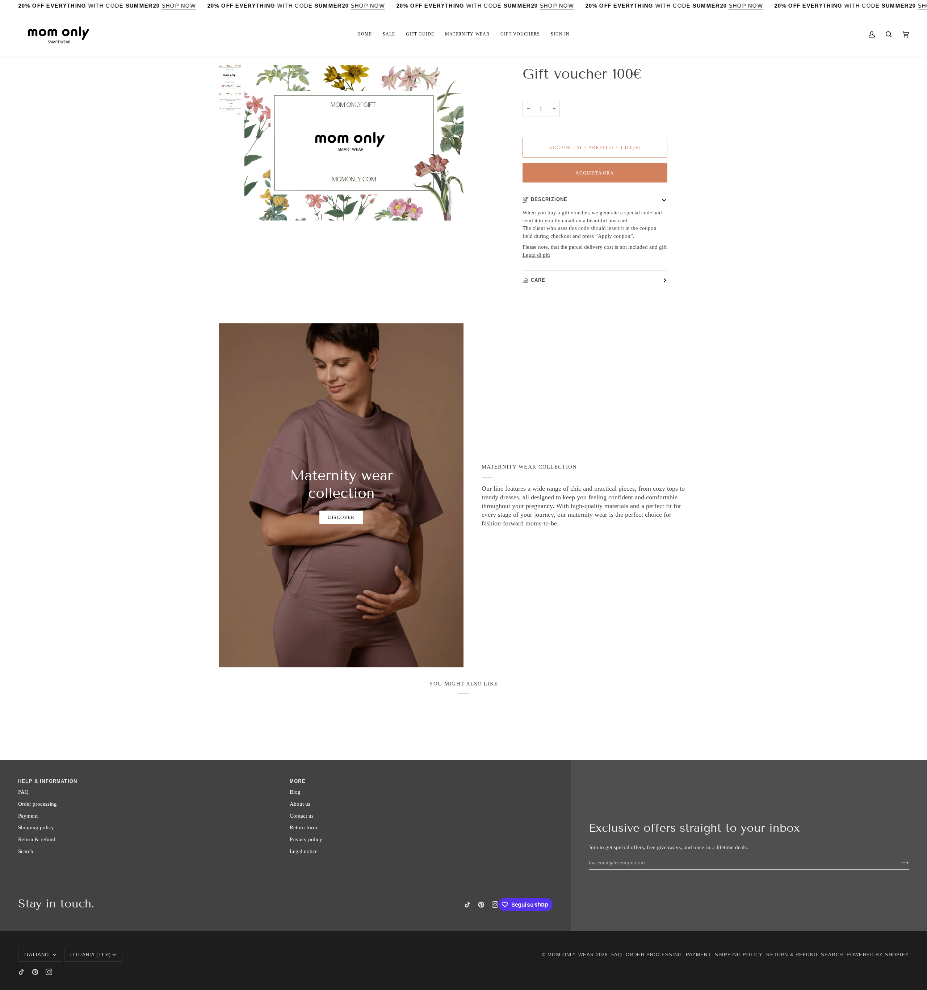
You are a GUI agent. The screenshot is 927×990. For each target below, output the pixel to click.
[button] (364, 34)
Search (25, 851)
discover (341, 517)
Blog (295, 792)
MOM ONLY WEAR (571, 954)
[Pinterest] (481, 904)
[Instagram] (495, 904)
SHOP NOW (179, 6)
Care (538, 280)
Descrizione (549, 199)
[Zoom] (354, 143)
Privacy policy (306, 839)
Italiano (37, 954)
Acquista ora (594, 173)
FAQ (23, 792)
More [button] (298, 781)
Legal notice (304, 851)
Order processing (37, 804)
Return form (303, 827)
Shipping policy (36, 827)
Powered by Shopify (878, 954)
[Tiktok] (467, 904)
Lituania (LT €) (90, 954)
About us (300, 804)
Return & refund (36, 839)
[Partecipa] (899, 862)
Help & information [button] (47, 781)
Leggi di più (536, 255)
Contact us (302, 816)
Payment (28, 816)
